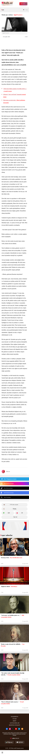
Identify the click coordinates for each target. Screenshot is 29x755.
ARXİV (14, 720)
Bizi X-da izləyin (7, 497)
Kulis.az (8, 471)
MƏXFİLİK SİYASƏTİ (14, 725)
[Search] (8, 752)
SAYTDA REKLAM (14, 723)
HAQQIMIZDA (14, 716)
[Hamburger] (2, 752)
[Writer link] (20, 752)
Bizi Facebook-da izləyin (9, 492)
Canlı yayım (22, 3)
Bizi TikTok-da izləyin (8, 488)
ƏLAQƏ (15, 718)
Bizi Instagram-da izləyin (9, 483)
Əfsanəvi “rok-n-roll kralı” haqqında (14, 96)
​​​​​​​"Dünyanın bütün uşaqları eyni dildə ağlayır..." (15, 90)
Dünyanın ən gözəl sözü (14, 101)
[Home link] (14, 752)
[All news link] (26, 752)
